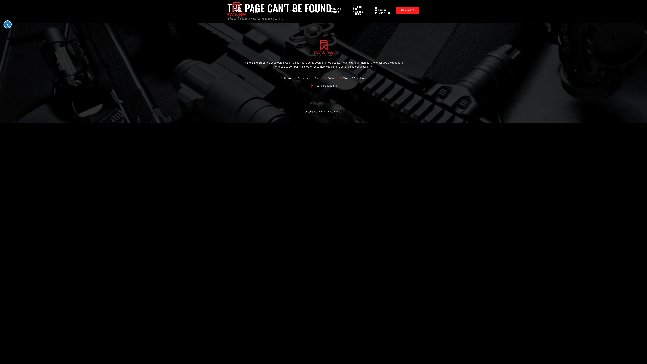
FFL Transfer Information (383, 10)
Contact (295, 10)
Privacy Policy (336, 10)
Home (238, 10)
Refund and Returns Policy (358, 10)
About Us (257, 10)
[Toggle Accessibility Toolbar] (8, 24)
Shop (275, 10)
